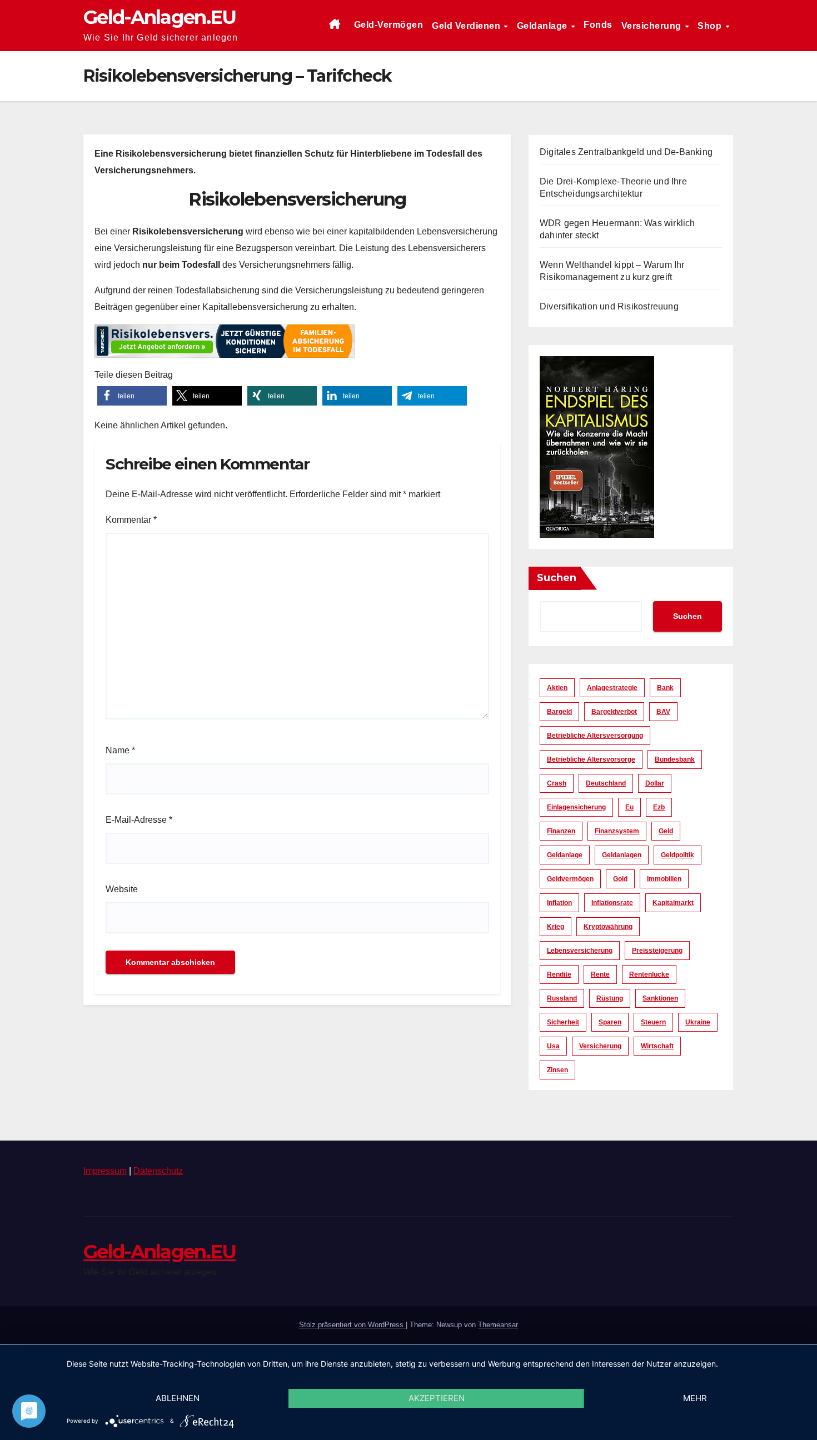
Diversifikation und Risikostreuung (609, 306)
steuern (653, 1022)
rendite (559, 974)
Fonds (598, 24)
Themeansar (498, 1325)
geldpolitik (677, 855)
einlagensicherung (576, 807)
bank (665, 688)
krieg (555, 927)
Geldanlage (543, 26)
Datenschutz (158, 1171)
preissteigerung (657, 950)
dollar (654, 783)
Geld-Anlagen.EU (159, 17)
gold (620, 879)
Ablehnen (178, 1398)
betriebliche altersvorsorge (591, 759)
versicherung (600, 1046)
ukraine (697, 1022)
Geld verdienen (467, 26)
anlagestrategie (612, 688)
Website (122, 889)
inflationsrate (612, 903)
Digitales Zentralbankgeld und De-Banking (626, 152)
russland (562, 998)
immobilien (664, 879)
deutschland (606, 783)
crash (556, 783)
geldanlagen (621, 855)
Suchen (556, 578)
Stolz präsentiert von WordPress (352, 1325)
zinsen (557, 1070)
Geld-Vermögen (389, 24)
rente (600, 974)
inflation (559, 903)
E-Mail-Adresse (139, 819)
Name (120, 750)
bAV (663, 712)
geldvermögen (570, 879)
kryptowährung (608, 927)
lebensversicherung (579, 950)
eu (629, 807)
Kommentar (131, 519)
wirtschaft (657, 1046)
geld (666, 831)
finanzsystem (617, 831)
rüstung (609, 998)
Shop (711, 26)
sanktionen (660, 998)
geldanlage (564, 855)
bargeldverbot (614, 712)
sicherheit (563, 1022)
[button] (132, 396)
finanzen (561, 831)
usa (553, 1046)
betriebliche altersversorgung (595, 735)
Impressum (105, 1171)
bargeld (559, 712)
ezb (659, 807)
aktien (557, 688)
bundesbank (675, 759)
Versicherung (652, 26)
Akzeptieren (437, 1398)
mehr (695, 1398)
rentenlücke (649, 974)
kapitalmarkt (673, 903)
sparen (610, 1022)
